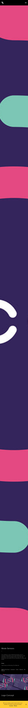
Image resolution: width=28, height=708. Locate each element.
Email (17, 669)
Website (21, 669)
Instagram (13, 669)
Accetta (11, 705)
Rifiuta (15, 705)
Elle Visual (7, 669)
